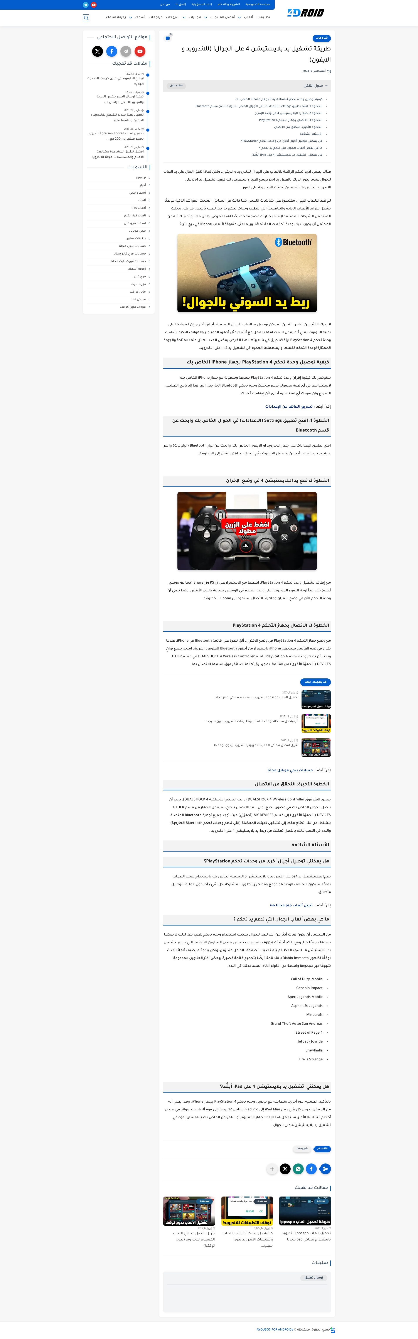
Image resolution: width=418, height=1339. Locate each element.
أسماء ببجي (138, 193)
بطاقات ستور (137, 238)
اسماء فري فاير (135, 223)
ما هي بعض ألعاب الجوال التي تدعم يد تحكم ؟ (290, 148)
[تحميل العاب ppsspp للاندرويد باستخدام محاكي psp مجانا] (316, 699)
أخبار (143, 185)
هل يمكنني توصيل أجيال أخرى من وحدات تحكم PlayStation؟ (281, 141)
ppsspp (141, 177)
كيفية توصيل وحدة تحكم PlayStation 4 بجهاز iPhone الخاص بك (278, 99)
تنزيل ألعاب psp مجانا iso (291, 906)
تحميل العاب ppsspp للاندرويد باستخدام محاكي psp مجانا (256, 698)
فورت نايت (139, 284)
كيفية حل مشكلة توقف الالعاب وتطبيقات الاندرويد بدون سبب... (251, 721)
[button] (311, 1168)
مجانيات (195, 17)
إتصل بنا (180, 4)
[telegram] (86, 5)
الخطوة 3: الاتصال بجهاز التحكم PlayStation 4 (290, 120)
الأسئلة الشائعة (311, 134)
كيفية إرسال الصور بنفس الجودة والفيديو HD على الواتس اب (120, 99)
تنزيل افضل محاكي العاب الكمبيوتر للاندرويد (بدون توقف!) (256, 745)
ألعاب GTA (139, 208)
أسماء (140, 17)
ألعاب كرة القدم (135, 216)
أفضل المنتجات (222, 17)
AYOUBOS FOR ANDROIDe (275, 1330)
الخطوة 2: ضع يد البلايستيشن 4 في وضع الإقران (288, 113)
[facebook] (111, 51)
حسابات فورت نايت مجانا (129, 261)
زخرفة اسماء (116, 17)
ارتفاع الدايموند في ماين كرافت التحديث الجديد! (115, 81)
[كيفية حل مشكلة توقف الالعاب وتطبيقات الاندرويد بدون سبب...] (316, 723)
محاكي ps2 (139, 299)
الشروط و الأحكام (229, 4)
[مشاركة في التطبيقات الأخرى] (272, 1168)
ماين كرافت (138, 292)
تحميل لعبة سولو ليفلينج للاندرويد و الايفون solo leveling (117, 118)
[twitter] (97, 51)
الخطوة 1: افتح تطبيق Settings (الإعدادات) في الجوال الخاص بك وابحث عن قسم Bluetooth (259, 106)
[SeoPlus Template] (332, 1330)
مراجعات (156, 17)
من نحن (165, 4)
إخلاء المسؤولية (202, 4)
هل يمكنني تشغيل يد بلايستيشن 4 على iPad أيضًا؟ (286, 155)
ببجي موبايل (138, 231)
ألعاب (248, 17)
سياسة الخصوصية (258, 4)
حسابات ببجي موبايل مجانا (290, 771)
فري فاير (140, 276)
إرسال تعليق (314, 1278)
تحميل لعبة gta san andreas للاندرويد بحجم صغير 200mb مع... (116, 136)
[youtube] (94, 5)
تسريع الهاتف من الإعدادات (289, 407)
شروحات (173, 17)
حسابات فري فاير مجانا (130, 254)
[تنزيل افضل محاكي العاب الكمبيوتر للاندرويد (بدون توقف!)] (316, 747)
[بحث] (86, 17)
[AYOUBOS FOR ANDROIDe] (306, 13)
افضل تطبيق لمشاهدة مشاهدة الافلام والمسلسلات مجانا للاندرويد (118, 154)
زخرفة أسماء (137, 269)
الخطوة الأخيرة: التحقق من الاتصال (298, 127)
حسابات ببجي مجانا (133, 246)
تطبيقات (263, 17)
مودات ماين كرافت (133, 307)
